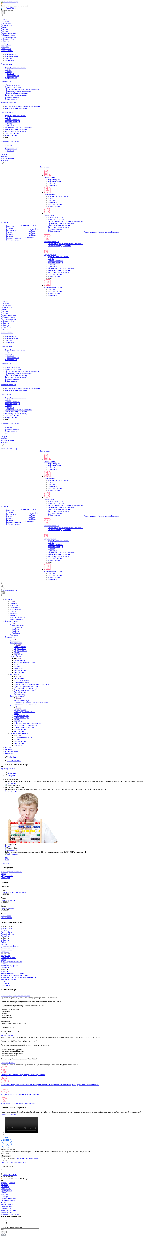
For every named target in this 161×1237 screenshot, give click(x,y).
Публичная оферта (8, 35)
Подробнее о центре (8, 1114)
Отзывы (4, 27)
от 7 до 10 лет (6, 45)
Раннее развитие (7, 51)
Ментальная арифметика (10, 946)
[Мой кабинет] (2, 15)
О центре (4, 19)
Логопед (8, 58)
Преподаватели (6, 25)
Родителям (5, 47)
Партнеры (4, 31)
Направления (6, 49)
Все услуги (5, 863)
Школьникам (6, 81)
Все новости (5, 985)
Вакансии (4, 29)
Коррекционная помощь (10, 141)
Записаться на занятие (13, 791)
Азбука (8, 70)
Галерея (4, 154)
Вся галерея (5, 878)
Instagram (11, 776)
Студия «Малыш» (12, 56)
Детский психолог (12, 76)
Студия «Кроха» (11, 54)
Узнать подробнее (12, 783)
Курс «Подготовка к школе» (15, 68)
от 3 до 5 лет (5, 41)
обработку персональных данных (26, 1158)
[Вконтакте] (6, 1221)
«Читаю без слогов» (12, 85)
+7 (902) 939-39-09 (9, 8)
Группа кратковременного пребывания (15, 996)
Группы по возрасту (8, 37)
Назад (14, 601)
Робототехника (6, 950)
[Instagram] (6, 1224)
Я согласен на (21, 1158)
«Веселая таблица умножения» (16, 93)
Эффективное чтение (13, 87)
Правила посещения (8, 33)
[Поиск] (3, 12)
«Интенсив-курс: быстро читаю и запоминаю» (22, 89)
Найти (4, 1232)
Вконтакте (12, 773)
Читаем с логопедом (12, 122)
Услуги (3, 1202)
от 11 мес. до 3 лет (7, 39)
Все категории (6, 918)
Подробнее (9, 846)
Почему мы (5, 21)
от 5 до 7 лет (5, 43)
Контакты (4, 160)
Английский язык (7, 934)
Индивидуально (7, 112)
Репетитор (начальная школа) (16, 95)
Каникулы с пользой (8, 103)
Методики (5, 156)
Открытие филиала (8, 1063)
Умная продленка (7, 1035)
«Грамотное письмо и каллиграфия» (18, 91)
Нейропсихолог (11, 78)
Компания (4, 1185)
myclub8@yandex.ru (8, 768)
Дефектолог (9, 60)
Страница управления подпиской (13, 1162)
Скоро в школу (6, 64)
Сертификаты (6, 23)
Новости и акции (7, 158)
